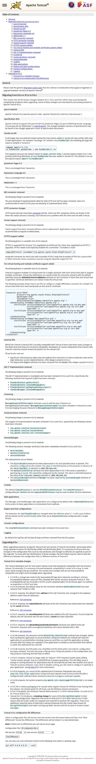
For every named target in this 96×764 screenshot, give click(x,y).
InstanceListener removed (24, 57)
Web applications (21, 64)
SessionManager (20, 59)
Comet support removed (24, 43)
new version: (32, 732)
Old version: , (15, 732)
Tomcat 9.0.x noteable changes (26, 76)
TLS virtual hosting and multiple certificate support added (38, 47)
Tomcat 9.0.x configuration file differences (31, 78)
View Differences (12, 737)
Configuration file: (13, 728)
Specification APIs (21, 26)
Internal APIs (19, 50)
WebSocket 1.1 (20, 36)
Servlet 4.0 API (19, 28)
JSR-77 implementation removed (27, 52)
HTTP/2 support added (23, 45)
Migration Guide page (33, 88)
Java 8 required (20, 24)
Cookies (17, 62)
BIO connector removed (23, 38)
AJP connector (26, 599)
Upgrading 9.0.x (15, 73)
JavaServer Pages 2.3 (22, 31)
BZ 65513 (32, 667)
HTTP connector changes (24, 40)
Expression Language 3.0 (24, 33)
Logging (17, 71)
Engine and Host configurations (27, 66)
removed (36, 213)
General (11, 19)
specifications (40, 126)
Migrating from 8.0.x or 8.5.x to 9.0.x (23, 21)
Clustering (18, 54)
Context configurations (23, 69)
